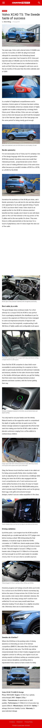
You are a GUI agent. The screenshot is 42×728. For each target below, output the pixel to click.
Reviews (4, 11)
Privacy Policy (28, 722)
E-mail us (12, 722)
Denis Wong (7, 22)
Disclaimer (20, 722)
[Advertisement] (21, 251)
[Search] (39, 3)
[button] (3, 3)
